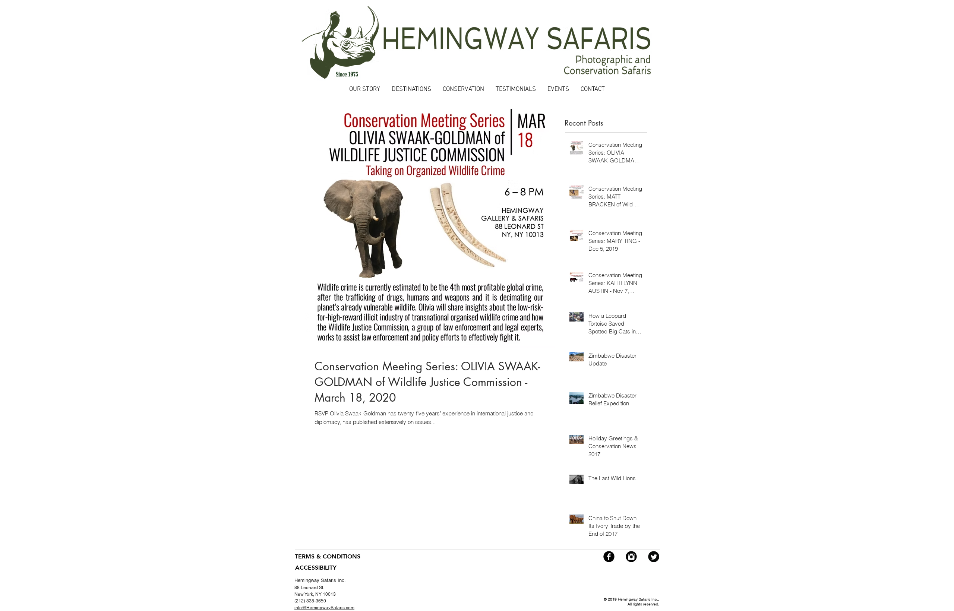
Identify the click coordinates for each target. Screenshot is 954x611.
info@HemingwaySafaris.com (324, 607)
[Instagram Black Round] (631, 556)
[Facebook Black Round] (609, 556)
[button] (411, 89)
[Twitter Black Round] (653, 556)
